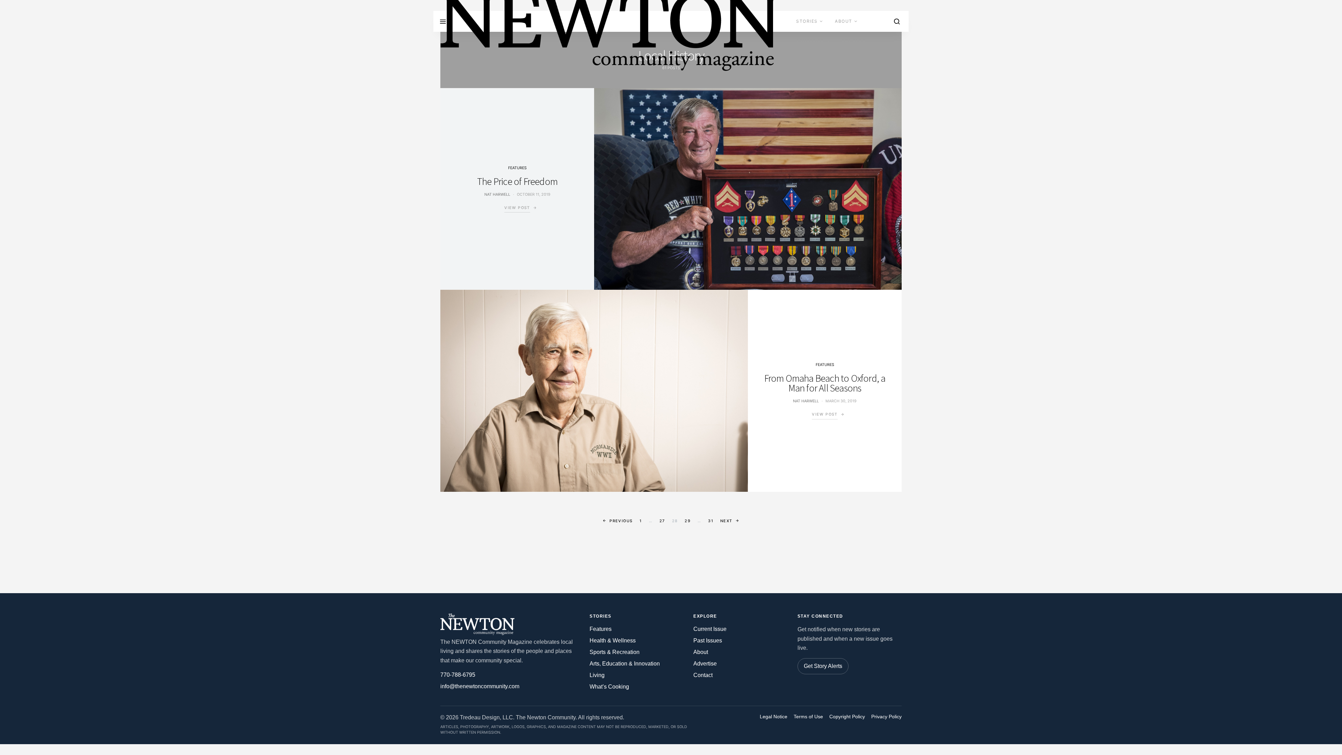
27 (662, 521)
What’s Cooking (609, 687)
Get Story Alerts (823, 666)
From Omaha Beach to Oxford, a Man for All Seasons (825, 383)
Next (726, 521)
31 (710, 521)
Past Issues (707, 640)
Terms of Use (808, 716)
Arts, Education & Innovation (625, 664)
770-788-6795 (457, 675)
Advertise (810, 42)
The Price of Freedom (517, 181)
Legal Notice (773, 716)
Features (517, 168)
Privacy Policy (886, 716)
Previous (621, 521)
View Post (517, 208)
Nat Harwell (497, 194)
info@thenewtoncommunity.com (479, 686)
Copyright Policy (847, 716)
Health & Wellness (613, 640)
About (843, 21)
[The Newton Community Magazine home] (480, 624)
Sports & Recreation (615, 652)
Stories (807, 21)
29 (688, 521)
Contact (853, 42)
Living (597, 675)
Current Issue (710, 629)
